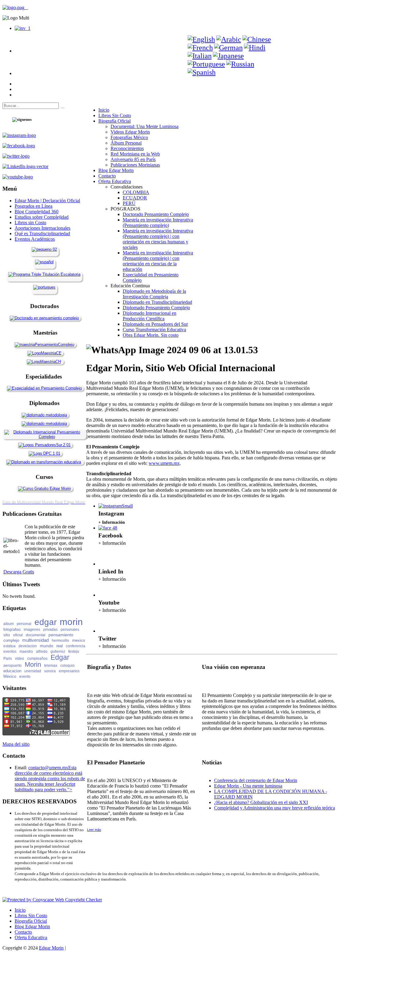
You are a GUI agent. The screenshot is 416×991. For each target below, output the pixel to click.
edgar (45, 622)
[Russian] (240, 64)
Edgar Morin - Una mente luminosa (248, 785)
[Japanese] (228, 56)
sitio (6, 635)
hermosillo (60, 640)
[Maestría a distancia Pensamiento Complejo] (44, 344)
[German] (228, 47)
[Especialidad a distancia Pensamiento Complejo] (44, 388)
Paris (7, 658)
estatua (9, 646)
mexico (78, 640)
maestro (26, 651)
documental (35, 635)
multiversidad (35, 640)
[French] (200, 47)
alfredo (42, 651)
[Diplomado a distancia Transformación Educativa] (43, 462)
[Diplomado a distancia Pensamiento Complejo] (44, 436)
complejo (11, 640)
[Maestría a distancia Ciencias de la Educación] (44, 353)
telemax (50, 665)
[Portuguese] (206, 64)
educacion (12, 671)
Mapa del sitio (16, 744)
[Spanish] (202, 72)
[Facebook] (107, 527)
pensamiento (60, 634)
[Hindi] (255, 47)
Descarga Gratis (18, 571)
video (19, 658)
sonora (50, 671)
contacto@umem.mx (48, 767)
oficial (18, 635)
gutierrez (58, 651)
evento (24, 676)
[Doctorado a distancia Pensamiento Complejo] (44, 318)
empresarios (69, 671)
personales (70, 629)
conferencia (75, 646)
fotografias (12, 629)
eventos (9, 651)
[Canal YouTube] (105, 595)
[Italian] (200, 56)
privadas (50, 629)
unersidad (32, 671)
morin (71, 622)
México (9, 676)
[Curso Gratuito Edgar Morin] (44, 488)
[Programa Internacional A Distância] (44, 287)
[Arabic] (228, 39)
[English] (201, 39)
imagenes (32, 629)
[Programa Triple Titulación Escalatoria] (44, 274)
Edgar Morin (51, 947)
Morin (33, 664)
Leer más (94, 829)
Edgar (60, 657)
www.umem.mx (164, 463)
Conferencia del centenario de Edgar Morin (255, 780)
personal (24, 624)
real (59, 646)
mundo (46, 645)
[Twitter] (105, 631)
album (8, 624)
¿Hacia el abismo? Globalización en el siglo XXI (261, 802)
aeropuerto (12, 665)
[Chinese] (256, 39)
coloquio (67, 665)
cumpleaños (37, 658)
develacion (28, 646)
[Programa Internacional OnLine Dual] (44, 262)
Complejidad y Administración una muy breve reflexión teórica (274, 807)
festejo (73, 651)
